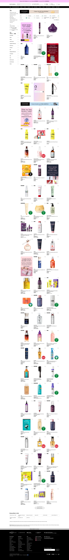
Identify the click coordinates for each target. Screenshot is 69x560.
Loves (19, 548)
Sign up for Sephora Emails (48, 548)
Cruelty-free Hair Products (26, 525)
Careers (10, 539)
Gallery (19, 539)
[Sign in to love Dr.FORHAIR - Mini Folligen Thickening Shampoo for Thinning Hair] (45, 186)
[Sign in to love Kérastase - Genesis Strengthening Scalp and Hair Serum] (45, 108)
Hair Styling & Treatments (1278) (14, 13)
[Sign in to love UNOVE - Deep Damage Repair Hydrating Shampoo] (58, 419)
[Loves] (57, 4)
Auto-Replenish (20, 545)
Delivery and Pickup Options (30, 539)
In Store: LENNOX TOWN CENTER (14, 28)
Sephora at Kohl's (29, 546)
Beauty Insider (19, 537)
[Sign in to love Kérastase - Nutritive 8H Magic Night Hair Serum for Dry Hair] (32, 146)
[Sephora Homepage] (12, 4)
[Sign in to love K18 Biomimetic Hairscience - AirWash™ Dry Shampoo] (58, 366)
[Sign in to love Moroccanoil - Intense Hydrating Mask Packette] (32, 419)
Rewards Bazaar (20, 547)
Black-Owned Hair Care (20, 525)
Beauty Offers (19, 546)
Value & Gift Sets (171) (13, 18)
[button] (13, 33)
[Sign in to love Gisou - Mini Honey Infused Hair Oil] (45, 437)
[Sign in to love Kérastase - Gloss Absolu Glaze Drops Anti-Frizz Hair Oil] (32, 239)
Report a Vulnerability (12, 550)
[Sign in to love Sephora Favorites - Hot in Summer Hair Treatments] (45, 129)
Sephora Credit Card (20, 538)
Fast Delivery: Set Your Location (15, 30)
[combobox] (24, 4)
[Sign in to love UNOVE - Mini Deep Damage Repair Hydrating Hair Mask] (58, 221)
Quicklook (39, 33)
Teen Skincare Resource (29, 550)
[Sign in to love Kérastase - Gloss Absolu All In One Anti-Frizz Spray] (58, 489)
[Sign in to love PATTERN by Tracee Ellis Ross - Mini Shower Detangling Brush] (45, 366)
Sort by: (56, 19)
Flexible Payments (29, 548)
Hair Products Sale (14, 525)
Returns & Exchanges (29, 538)
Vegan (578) (11, 16)
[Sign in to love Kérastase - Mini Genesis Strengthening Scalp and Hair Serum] (58, 239)
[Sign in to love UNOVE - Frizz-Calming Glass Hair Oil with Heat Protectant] (58, 471)
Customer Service (29, 537)
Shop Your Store (20, 549)
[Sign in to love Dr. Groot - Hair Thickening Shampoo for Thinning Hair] (45, 278)
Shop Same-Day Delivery (21, 550)
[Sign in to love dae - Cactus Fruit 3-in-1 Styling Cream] (32, 203)
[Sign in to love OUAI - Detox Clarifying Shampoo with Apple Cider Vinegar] (32, 383)
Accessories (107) (12, 21)
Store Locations (28, 547)
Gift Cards (11, 545)
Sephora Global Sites (12, 546)
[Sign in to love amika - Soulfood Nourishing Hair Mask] (32, 295)
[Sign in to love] (32, 43)
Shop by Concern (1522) (13, 12)
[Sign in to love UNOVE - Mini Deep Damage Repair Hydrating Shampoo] (45, 295)
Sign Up (57, 549)
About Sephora (11, 537)
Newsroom (11, 538)
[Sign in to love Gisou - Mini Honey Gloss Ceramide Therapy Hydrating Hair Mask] (45, 203)
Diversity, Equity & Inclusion (13, 547)
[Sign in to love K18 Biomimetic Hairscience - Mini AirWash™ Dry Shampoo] (58, 383)
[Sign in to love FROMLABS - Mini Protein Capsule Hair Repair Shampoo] (58, 129)
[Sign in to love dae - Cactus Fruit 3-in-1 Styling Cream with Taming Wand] (58, 64)
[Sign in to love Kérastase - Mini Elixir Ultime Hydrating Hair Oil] (58, 437)
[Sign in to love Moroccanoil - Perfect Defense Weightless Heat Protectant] (45, 383)
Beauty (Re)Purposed (12, 549)
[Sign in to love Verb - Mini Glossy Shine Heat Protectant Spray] (32, 186)
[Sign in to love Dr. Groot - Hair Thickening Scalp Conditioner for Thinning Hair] (45, 453)
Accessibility (28, 549)
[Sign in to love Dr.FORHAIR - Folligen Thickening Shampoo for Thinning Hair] (45, 221)
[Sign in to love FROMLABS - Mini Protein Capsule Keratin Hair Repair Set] (45, 489)
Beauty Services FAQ (29, 545)
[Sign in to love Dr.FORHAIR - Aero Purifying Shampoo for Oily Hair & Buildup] (32, 489)
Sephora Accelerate (12, 548)
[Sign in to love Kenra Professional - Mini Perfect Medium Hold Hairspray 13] (58, 313)
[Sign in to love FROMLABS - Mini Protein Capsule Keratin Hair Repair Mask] (32, 83)
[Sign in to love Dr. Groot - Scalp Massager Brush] (58, 22)
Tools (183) (11, 22)
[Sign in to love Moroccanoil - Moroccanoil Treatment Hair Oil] (32, 366)
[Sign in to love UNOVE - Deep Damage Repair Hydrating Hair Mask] (45, 239)
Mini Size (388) (12, 17)
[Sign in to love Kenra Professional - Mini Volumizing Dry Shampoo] (32, 437)
